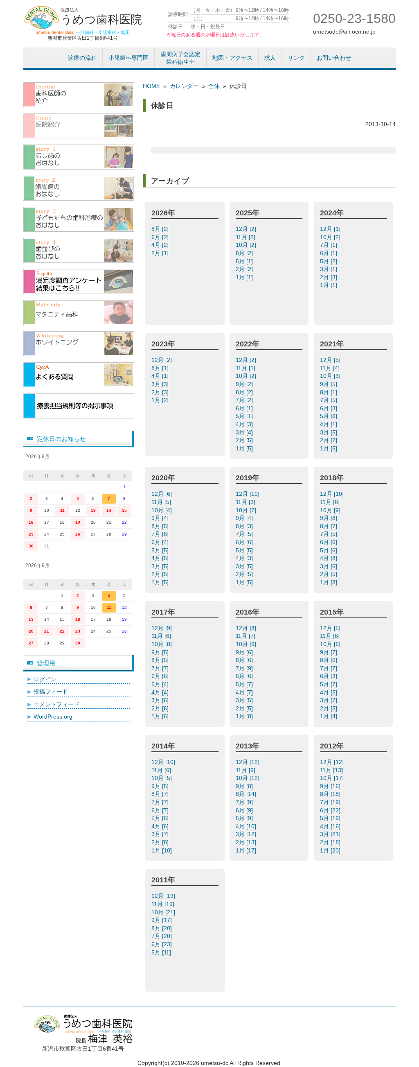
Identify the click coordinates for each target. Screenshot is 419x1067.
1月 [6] (160, 716)
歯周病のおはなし (78, 188)
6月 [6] (245, 542)
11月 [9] (246, 770)
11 (62, 510)
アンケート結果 (78, 281)
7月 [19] (331, 802)
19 (77, 522)
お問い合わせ (334, 57)
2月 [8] (160, 842)
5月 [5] (160, 550)
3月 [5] (329, 432)
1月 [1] (245, 277)
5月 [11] (162, 952)
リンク (296, 57)
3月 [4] (245, 432)
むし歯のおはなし (78, 157)
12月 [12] (248, 762)
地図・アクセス (232, 57)
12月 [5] (331, 360)
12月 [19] (164, 896)
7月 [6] (160, 534)
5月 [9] (245, 818)
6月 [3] (329, 408)
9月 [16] (331, 786)
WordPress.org (53, 716)
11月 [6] (330, 502)
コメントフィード (56, 704)
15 (124, 510)
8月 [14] (247, 794)
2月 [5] (245, 440)
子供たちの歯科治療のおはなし (78, 219)
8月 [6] (245, 660)
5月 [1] (245, 261)
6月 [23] (162, 944)
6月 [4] (160, 542)
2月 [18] (331, 842)
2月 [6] (160, 708)
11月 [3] (246, 502)
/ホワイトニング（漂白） (78, 343)
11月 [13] (332, 770)
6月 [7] (160, 810)
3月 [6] (329, 566)
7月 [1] (329, 245)
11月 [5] (162, 502)
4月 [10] (247, 826)
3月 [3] (160, 384)
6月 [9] (245, 810)
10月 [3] (331, 376)
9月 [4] (160, 518)
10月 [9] (331, 510)
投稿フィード (51, 691)
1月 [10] (162, 850)
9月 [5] (329, 384)
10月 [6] (331, 644)
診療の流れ (82, 57)
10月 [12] (248, 778)
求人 (270, 57)
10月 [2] (247, 245)
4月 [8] (329, 558)
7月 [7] (160, 668)
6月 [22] (331, 810)
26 (77, 534)
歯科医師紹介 (78, 94)
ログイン (45, 679)
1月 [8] (329, 582)
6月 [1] (329, 253)
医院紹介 (78, 125)
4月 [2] (160, 245)
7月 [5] (329, 400)
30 (31, 546)
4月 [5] (160, 558)
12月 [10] (248, 494)
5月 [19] (331, 818)
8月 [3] (245, 526)
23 (31, 534)
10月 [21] (164, 912)
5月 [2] (329, 261)
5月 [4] (160, 684)
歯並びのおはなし (78, 250)
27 (31, 643)
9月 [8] (329, 518)
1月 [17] (247, 850)
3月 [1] (329, 269)
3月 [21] (331, 834)
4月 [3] (245, 424)
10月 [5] (162, 778)
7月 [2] (245, 400)
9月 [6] (245, 652)
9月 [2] (245, 384)
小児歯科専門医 (128, 57)
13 (93, 510)
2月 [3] (329, 277)
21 (46, 631)
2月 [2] (245, 269)
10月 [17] (332, 778)
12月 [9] (162, 628)
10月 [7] (247, 510)
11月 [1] (246, 368)
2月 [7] (329, 440)
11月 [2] (246, 237)
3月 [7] (329, 700)
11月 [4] (330, 368)
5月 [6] (329, 416)
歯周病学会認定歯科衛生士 (180, 58)
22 (62, 631)
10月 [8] (162, 644)
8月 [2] (160, 229)
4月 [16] (331, 826)
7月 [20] (162, 936)
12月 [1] (331, 229)
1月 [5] (245, 448)
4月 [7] (245, 692)
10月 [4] (162, 510)
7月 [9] (245, 668)
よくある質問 (78, 374)
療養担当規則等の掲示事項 (78, 405)
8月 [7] (329, 526)
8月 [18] (331, 794)
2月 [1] (160, 253)
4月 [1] (160, 376)
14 (108, 510)
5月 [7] (245, 684)
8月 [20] (162, 928)
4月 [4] (160, 692)
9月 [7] (329, 652)
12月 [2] (247, 229)
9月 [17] (162, 920)
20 (31, 631)
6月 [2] (160, 237)
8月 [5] (160, 526)
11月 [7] (246, 636)
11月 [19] (163, 904)
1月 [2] (160, 400)
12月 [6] (162, 494)
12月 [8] (247, 628)
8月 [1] (160, 368)
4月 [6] (160, 826)
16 (31, 522)
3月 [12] (247, 834)
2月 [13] (247, 842)
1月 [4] (329, 716)
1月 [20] (331, 850)
